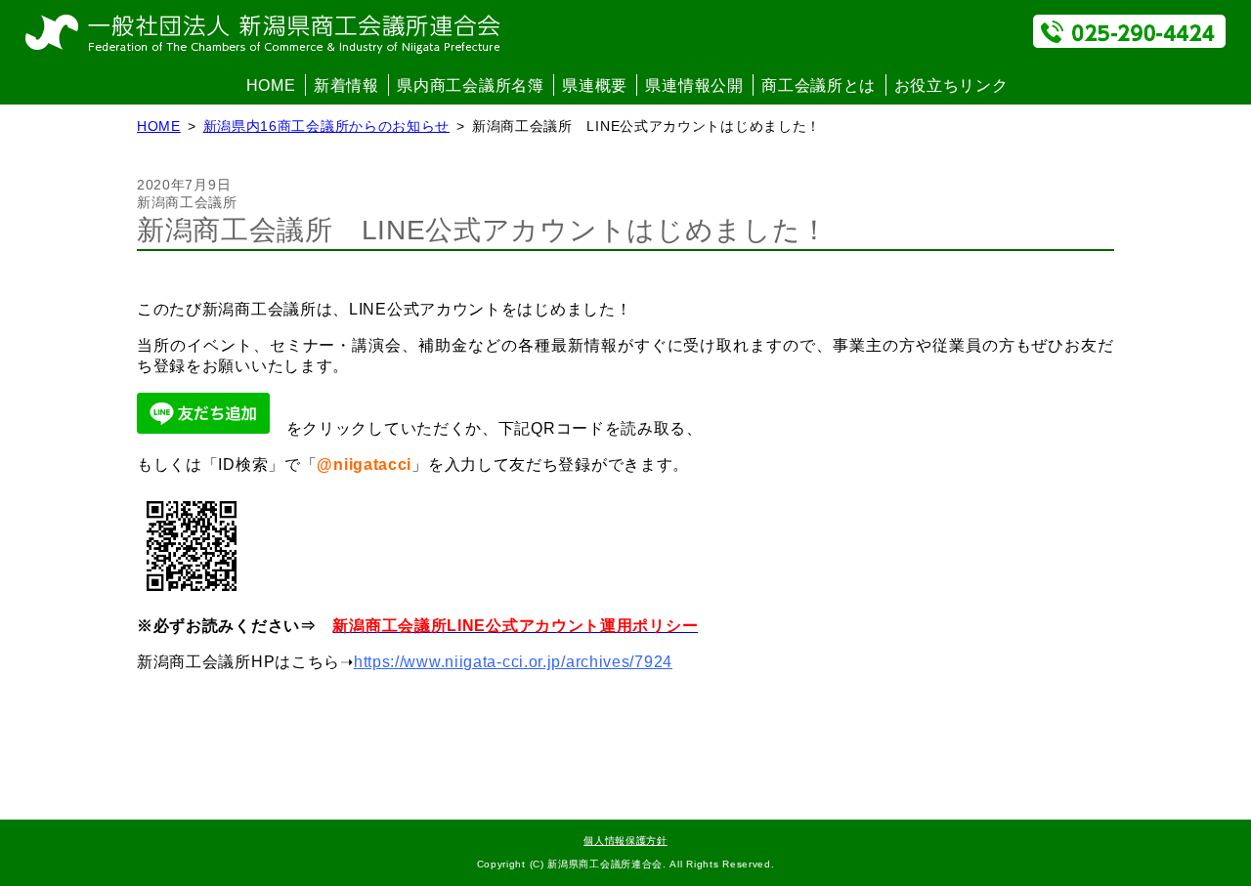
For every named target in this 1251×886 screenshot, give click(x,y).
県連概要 (594, 85)
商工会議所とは (818, 85)
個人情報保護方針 (625, 840)
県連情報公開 (694, 85)
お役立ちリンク (951, 85)
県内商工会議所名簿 (470, 85)
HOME (271, 85)
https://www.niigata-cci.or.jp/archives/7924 (513, 662)
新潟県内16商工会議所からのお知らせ (327, 126)
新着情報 (346, 85)
